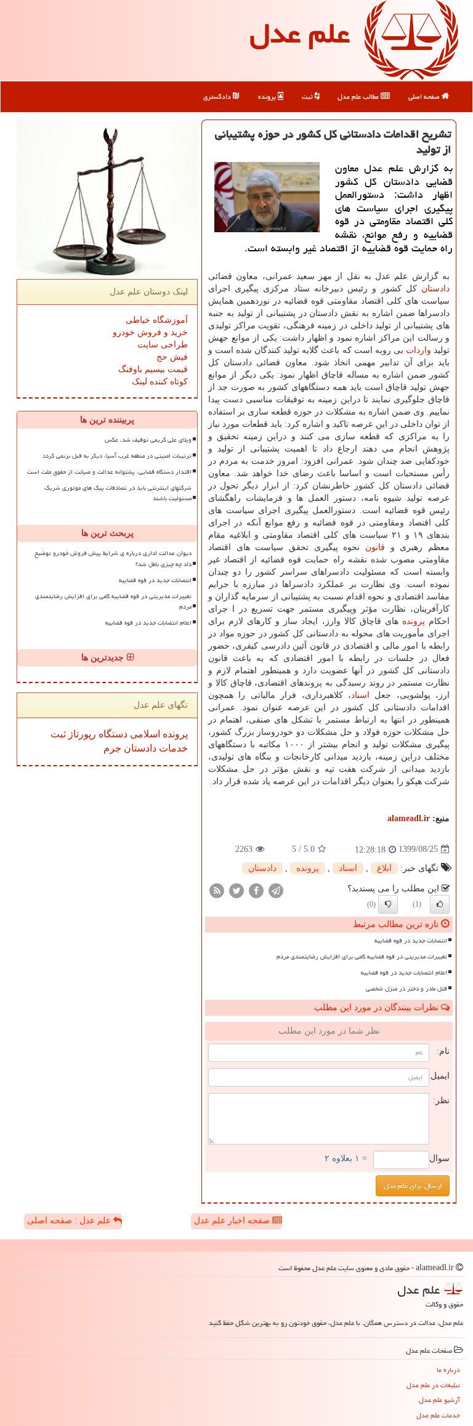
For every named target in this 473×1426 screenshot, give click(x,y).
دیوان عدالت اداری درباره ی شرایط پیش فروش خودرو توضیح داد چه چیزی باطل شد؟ (113, 558)
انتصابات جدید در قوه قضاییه (410, 940)
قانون (375, 547)
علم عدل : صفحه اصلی (70, 1220)
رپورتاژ (81, 734)
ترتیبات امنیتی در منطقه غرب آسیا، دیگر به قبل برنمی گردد (117, 456)
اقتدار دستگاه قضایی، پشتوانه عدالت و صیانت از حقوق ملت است (109, 472)
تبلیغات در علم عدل (433, 1385)
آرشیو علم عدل (439, 1399)
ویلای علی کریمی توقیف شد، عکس (148, 440)
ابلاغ (384, 868)
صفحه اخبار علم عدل (233, 1220)
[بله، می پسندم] (440, 904)
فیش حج (172, 357)
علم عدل (299, 33)
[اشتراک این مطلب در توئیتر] (236, 889)
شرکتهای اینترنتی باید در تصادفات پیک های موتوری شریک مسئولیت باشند (118, 493)
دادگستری (218, 96)
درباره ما (448, 1369)
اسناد (360, 695)
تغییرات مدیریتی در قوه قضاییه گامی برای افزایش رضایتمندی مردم (362, 956)
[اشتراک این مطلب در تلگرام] (276, 889)
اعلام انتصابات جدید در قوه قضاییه (404, 972)
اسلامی (143, 734)
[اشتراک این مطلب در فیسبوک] (256, 889)
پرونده (268, 96)
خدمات (172, 748)
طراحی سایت (162, 344)
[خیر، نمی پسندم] (388, 904)
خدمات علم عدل (438, 1415)
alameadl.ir (408, 818)
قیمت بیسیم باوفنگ (153, 369)
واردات (418, 350)
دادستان (435, 288)
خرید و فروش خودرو (150, 332)
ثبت (308, 96)
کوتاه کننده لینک (160, 381)
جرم (112, 748)
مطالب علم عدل (359, 96)
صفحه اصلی (425, 96)
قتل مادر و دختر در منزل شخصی (406, 988)
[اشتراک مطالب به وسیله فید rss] (216, 889)
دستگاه (111, 734)
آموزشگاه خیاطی (157, 320)
